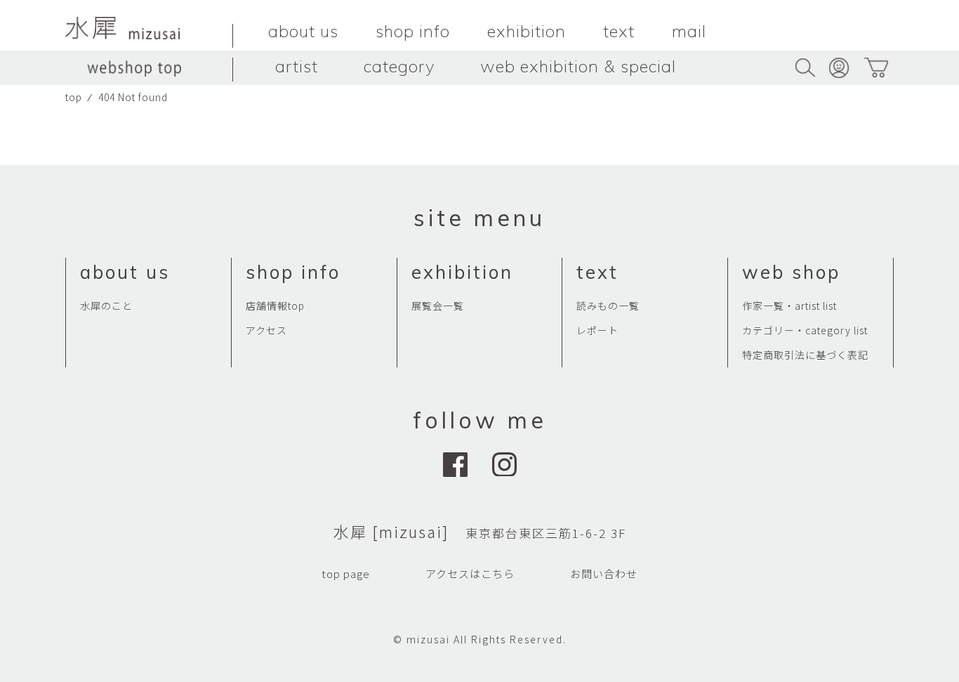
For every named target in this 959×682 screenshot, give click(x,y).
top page (346, 573)
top (73, 97)
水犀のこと (106, 306)
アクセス (266, 330)
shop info (413, 30)
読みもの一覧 (608, 306)
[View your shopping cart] (876, 68)
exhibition (526, 30)
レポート (597, 330)
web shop (791, 272)
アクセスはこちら (470, 573)
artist (296, 66)
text (619, 30)
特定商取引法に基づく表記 (805, 355)
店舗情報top (275, 306)
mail (689, 30)
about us (303, 30)
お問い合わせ (603, 573)
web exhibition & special (578, 66)
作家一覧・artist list (789, 306)
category (399, 66)
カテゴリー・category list (805, 330)
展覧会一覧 (437, 306)
